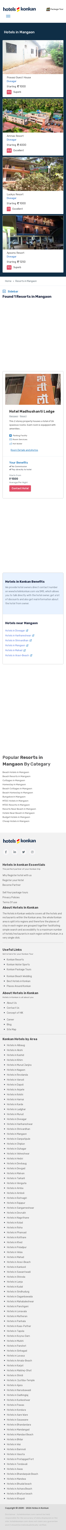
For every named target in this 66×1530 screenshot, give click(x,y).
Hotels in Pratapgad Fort (20, 1459)
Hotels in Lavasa (16, 1355)
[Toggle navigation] (8, 16)
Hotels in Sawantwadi (19, 1272)
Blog (9, 1024)
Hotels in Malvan (16, 1173)
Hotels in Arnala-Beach (19, 1360)
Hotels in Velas (15, 1252)
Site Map (11, 1029)
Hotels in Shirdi (15, 1375)
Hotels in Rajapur (16, 1203)
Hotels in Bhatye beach (19, 1493)
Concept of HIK (15, 1012)
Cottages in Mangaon (14, 780)
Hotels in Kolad (15, 1222)
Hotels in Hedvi (15, 1158)
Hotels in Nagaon (16, 1069)
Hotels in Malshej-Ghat (19, 1370)
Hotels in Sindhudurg (18, 1291)
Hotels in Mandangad (18, 1429)
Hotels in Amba (15, 1188)
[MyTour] (19, 9)
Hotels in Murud (15, 1114)
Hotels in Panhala (16, 1321)
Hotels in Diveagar (15, 630)
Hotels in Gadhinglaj (17, 1395)
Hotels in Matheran (17, 1316)
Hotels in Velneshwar (18, 1153)
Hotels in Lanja (15, 1281)
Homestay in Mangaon (14, 784)
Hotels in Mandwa (16, 1478)
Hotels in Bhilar (15, 1439)
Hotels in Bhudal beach (19, 1483)
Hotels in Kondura (16, 1410)
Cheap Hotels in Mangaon (16, 821)
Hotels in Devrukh (16, 1212)
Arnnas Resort (15, 135)
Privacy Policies (11, 897)
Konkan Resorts (15, 959)
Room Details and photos (24, 450)
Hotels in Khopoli (16, 1498)
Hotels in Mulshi (15, 1341)
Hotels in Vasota (16, 1454)
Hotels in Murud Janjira (19, 1065)
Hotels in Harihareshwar (18, 635)
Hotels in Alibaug (16, 1045)
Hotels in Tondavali (17, 1464)
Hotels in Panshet (16, 1345)
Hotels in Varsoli (15, 1079)
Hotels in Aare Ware (17, 1414)
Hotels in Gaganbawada (20, 1296)
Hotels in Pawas (15, 1405)
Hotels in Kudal (15, 1286)
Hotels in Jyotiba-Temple (21, 1380)
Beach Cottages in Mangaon (17, 788)
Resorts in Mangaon (26, 281)
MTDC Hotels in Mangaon (15, 800)
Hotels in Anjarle (15, 1089)
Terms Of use (10, 902)
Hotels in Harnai (15, 1099)
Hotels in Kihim (15, 1060)
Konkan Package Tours (19, 969)
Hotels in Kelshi (15, 1094)
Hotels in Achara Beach (19, 1488)
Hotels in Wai (14, 1444)
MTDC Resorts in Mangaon (16, 805)
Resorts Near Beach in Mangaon (19, 809)
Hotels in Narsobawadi (19, 1390)
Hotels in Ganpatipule (18, 1138)
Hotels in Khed (14, 1242)
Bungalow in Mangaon (14, 796)
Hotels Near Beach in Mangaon (19, 813)
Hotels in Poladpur (17, 1247)
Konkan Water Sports (18, 964)
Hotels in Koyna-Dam (18, 1336)
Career (10, 1019)
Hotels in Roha (15, 1227)
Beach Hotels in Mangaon (16, 772)
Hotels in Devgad (16, 1168)
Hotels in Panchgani (17, 1306)
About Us (12, 1003)
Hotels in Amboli (15, 1193)
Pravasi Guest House (19, 77)
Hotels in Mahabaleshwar (20, 1301)
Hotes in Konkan (40, 1508)
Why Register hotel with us (17, 875)
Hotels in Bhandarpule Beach (22, 1474)
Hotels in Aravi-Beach (17, 655)
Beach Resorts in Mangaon (16, 776)
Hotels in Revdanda (17, 1074)
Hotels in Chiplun (16, 1143)
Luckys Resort (15, 194)
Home (8, 281)
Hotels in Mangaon (15, 645)
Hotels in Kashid (15, 1055)
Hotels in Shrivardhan (17, 640)
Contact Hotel (20, 488)
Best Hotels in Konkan (18, 981)
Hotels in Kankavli (16, 1267)
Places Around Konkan (19, 986)
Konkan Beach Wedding (19, 976)
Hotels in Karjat (15, 1365)
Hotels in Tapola (15, 1331)
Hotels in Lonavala (17, 1311)
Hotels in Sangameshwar (20, 1207)
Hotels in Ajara (15, 1385)
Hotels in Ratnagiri (17, 1198)
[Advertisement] (33, 335)
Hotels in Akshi (15, 1050)
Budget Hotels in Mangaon (16, 817)
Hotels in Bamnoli (16, 1449)
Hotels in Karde (15, 1104)
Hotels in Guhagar (16, 1148)
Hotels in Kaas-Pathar (19, 1326)
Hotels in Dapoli (15, 1084)
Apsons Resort (15, 252)
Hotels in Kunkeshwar (18, 1400)
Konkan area (34, 917)
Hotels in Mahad (14, 650)
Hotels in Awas (15, 1469)
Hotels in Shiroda (16, 1276)
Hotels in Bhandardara (19, 1424)
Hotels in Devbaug (17, 1163)
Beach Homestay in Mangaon (18, 792)
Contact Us (13, 1007)
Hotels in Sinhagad (17, 1350)
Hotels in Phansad (16, 1232)
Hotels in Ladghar (16, 1109)
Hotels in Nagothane (18, 1217)
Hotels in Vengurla (16, 1183)
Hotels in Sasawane (17, 1419)
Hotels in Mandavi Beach (20, 1434)
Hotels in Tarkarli (16, 1178)
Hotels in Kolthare (16, 1237)
